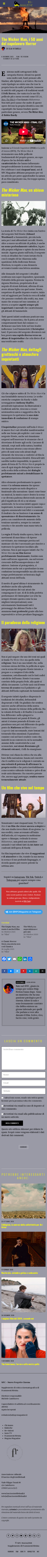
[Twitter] (17, 971)
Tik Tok (29, 877)
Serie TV (8, 1433)
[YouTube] (21, 1536)
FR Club (27, 901)
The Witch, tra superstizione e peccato (30, 929)
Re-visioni (9, 1431)
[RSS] (34, 1536)
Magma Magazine (12, 1438)
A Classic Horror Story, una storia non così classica (10, 944)
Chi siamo (8, 1425)
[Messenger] (11, 971)
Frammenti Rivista (9, 1390)
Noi (38, 1552)
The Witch (10, 99)
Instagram (19, 877)
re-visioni (24, 57)
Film (17, 57)
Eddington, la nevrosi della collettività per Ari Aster (21, 1226)
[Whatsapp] (36, 971)
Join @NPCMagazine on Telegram (24, 912)
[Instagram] (17, 1536)
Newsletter (31, 1552)
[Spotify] (26, 1536)
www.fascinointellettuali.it (13, 1493)
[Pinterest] (23, 971)
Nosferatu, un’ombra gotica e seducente (19, 1272)
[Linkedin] (30, 971)
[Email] (42, 971)
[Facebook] (5, 971)
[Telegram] (30, 1536)
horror (23, 1147)
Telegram (11, 880)
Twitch (37, 877)
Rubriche (8, 1428)
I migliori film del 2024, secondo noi (17, 1318)
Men (3, 99)
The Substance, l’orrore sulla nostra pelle (20, 1364)
